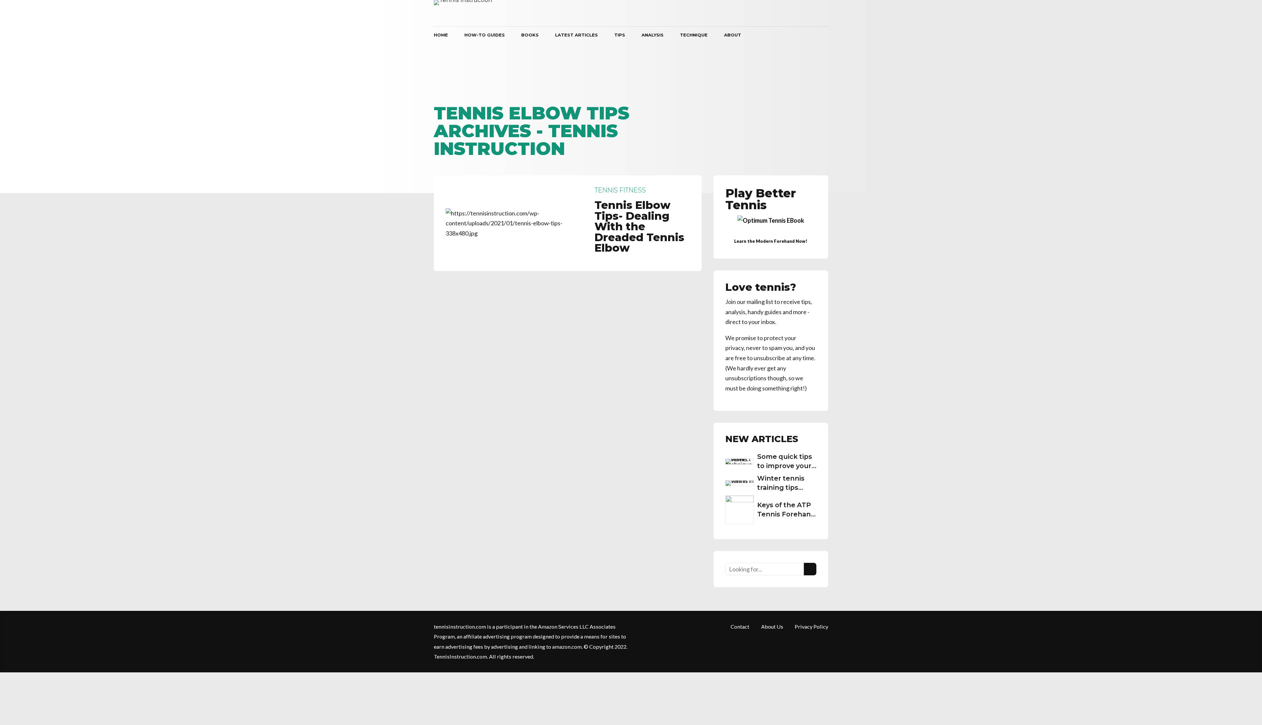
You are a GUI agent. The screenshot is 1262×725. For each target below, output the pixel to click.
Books (530, 35)
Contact (740, 626)
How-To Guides (484, 35)
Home (441, 35)
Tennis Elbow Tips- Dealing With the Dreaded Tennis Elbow (639, 226)
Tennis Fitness (620, 190)
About (732, 35)
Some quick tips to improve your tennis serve (784, 466)
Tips (619, 35)
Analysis (653, 35)
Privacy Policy (811, 626)
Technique (694, 35)
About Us (772, 626)
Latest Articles (576, 35)
